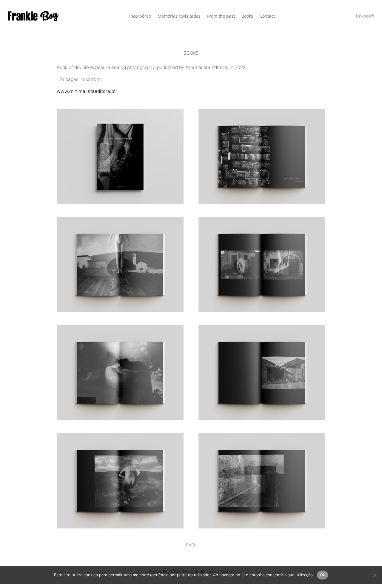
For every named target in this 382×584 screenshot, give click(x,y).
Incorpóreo (140, 16)
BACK (191, 545)
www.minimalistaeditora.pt (86, 91)
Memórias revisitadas (179, 16)
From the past (221, 16)
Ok (322, 574)
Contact (267, 16)
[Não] (375, 575)
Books (247, 16)
